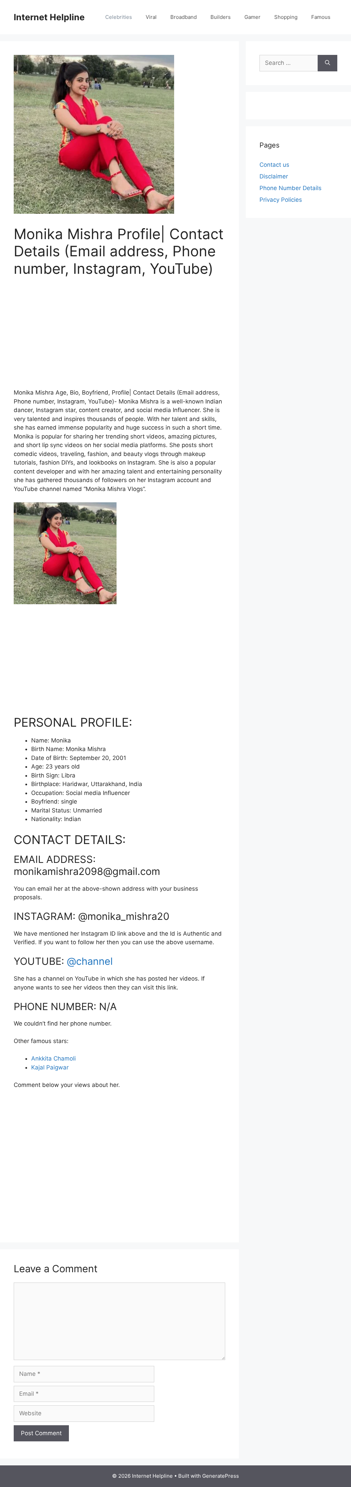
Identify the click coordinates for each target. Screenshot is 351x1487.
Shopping (286, 17)
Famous (320, 17)
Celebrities (118, 17)
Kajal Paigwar (50, 1067)
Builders (220, 17)
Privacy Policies (280, 199)
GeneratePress (220, 1476)
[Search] (327, 63)
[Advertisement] (119, 337)
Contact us (274, 164)
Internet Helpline (49, 17)
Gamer (252, 17)
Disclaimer (273, 176)
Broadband (183, 17)
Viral (151, 17)
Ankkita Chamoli (53, 1058)
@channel (90, 961)
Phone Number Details (290, 188)
